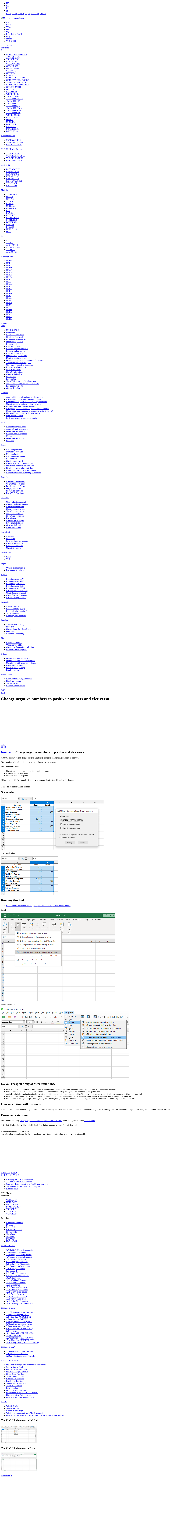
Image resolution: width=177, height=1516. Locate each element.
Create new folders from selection (20, 647)
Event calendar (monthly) (16, 611)
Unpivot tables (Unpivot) (16, 1369)
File (2, 638)
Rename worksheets (14, 545)
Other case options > (14, 342)
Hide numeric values (14, 415)
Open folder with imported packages (21, 663)
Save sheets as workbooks (17, 541)
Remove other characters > (17, 349)
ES (7, 14)
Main (8, 22)
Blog (8, 36)
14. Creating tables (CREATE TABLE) (22, 1342)
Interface (4, 620)
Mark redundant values (15, 456)
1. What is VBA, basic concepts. (19, 1250)
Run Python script (13, 670)
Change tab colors (13, 548)
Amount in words (8, 136)
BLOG (4, 1402)
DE (13, 14)
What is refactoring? (14, 1411)
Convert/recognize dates (16, 427)
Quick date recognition (15, 431)
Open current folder (14, 645)
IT (32, 14)
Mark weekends (12, 436)
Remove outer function (15, 686)
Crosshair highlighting (15, 634)
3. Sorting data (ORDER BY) (18, 1317)
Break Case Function (14, 1381)
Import (3, 563)
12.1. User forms (13, 1285)
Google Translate (13, 388)
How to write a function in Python (20, 1397)
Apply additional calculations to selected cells (24, 397)
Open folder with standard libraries (20, 661)
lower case (10, 332)
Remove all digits (13, 346)
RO (41, 14)
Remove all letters (13, 344)
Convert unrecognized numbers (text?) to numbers (26, 402)
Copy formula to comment (17, 504)
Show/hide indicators (14, 513)
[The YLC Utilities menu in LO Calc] (19, 1443)
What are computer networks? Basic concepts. (25, 1413)
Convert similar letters (15, 374)
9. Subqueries (11, 1331)
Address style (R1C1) (15, 624)
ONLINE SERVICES (10, 1175)
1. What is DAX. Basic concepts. (19, 1351)
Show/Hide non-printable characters (21, 381)
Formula (4, 477)
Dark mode (10, 631)
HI (16, 14)
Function (17, 1372)
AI (2, 236)
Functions (5, 48)
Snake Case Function (15, 1376)
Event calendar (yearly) (15, 609)
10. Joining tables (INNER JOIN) (20, 1333)
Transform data (12, 683)
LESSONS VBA (8, 1245)
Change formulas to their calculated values (23, 399)
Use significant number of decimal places (23, 413)
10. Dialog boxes (13, 1278)
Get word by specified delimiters (19, 365)
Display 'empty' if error (15, 486)
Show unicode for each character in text (22, 383)
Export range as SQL (15, 586)
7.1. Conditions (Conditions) (18, 1266)
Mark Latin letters (13, 369)
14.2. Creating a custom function (19, 1303)
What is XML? (12, 1406)
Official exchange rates (15, 568)
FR (29, 14)
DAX (8, 29)
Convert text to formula (15, 484)
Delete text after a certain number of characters (25, 360)
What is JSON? (12, 1408)
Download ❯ (6, 1475)
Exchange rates (7, 256)
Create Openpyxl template (17, 595)
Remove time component (16, 434)
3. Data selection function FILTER (20, 1356)
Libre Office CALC (14, 34)
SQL (8, 32)
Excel (8, 25)
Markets (4, 190)
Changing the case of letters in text (20, 1179)
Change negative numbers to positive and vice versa (27, 408)
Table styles (6, 552)
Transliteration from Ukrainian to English (23, 1186)
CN (22, 14)
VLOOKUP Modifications (12, 149)
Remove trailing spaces (15, 351)
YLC (8, 559)
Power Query (6, 674)
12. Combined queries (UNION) (19, 1338)
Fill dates (10, 441)
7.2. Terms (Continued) (15, 1268)
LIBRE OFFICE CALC (11, 1360)
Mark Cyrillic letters (14, 372)
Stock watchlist (12, 613)
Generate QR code (14, 525)
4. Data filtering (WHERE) (17, 1319)
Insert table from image (15, 570)
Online (9, 39)
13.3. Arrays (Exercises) (16, 1299)
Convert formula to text (15, 481)
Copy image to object (15, 520)
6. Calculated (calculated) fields (19, 1324)
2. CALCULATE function (17, 1354)
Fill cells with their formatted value (20, 406)
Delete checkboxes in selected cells (20, 468)
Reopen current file (14, 642)
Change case (6, 165)
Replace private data (14, 386)
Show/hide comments (15, 511)
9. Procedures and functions (17, 1275)
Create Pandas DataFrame (16, 590)
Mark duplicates (12, 454)
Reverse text (11, 379)
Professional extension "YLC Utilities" (22, 1393)
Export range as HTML (16, 588)
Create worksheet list (14, 543)
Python (4, 654)
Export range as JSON (15, 583)
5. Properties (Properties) (16, 1259)
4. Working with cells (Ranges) (19, 1257)
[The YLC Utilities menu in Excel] (19, 1471)
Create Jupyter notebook (16, 593)
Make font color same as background (21, 470)
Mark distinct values (14, 452)
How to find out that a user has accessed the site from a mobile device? (35, 1415)
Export (4, 574)
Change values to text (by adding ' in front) (23, 404)
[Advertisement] (20, 723)
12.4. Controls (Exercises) (16, 1292)
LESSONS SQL (8, 1308)
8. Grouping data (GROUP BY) (19, 1328)
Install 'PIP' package (14, 665)
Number (4, 392)
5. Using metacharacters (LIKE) (19, 1321)
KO (35, 14)
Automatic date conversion (17, 429)
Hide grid (10, 627)
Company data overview (16, 616)
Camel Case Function (15, 1374)
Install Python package (15, 667)
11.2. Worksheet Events (16, 1282)
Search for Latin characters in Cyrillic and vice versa (27, 1184)
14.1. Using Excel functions (17, 1301)
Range (3, 445)
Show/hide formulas (14, 491)
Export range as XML (15, 581)
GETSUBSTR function (16, 1390)
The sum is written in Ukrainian (19, 1182)
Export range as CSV (15, 579)
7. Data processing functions (17, 1326)
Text (3, 326)
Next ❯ (14, 1173)
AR (19, 14)
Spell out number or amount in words (21, 418)
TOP (3, 690)
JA (10, 14)
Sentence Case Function (16, 1383)
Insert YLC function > (15, 493)
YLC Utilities (11, 41)
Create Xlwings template (16, 597)
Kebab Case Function (15, 1379)
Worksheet (5, 532)
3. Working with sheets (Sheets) (19, 1255)
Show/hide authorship (15, 516)
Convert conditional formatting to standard (23, 473)
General (4, 50)
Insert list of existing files (16, 649)
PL (38, 14)
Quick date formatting (15, 438)
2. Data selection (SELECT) (17, 1314)
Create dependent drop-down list (19, 463)
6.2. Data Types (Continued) (18, 1264)
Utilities (4, 323)
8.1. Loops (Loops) (14, 1271)
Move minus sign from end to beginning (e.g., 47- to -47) (29, 411)
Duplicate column (13, 681)
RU (7, 5)
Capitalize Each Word (15, 335)
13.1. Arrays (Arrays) (15, 1294)
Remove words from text (16, 367)
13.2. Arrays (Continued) (16, 1296)
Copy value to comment (16, 502)
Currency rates (12, 1189)
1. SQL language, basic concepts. (19, 1312)
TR (44, 14)
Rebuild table (11, 459)
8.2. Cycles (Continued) (16, 1273)
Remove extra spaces (14, 353)
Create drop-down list (15, 461)
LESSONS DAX (8, 1347)
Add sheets (10, 536)
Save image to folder (14, 523)
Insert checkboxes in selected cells (20, 466)
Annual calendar (13, 606)
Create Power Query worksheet (19, 679)
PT (26, 14)
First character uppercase (16, 339)
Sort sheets (10, 539)
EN (7, 8)
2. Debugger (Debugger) (16, 1252)
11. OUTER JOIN (13, 1335)
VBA (8, 27)
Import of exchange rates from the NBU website (26, 1365)
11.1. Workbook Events (16, 1280)
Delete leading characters (16, 356)
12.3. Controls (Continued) (17, 1289)
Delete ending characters (16, 358)
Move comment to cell (15, 509)
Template (5, 602)
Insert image (11, 518)
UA (7, 3)
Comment (5, 497)
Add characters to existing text (18, 362)
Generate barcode (13, 527)
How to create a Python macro (18, 1395)
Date (3, 422)
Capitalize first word (14, 337)
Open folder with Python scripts (19, 658)
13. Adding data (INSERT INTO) (20, 1340)
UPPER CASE (12, 330)
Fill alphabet (11, 376)
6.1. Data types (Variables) (17, 1261)
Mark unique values (14, 449)
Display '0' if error (13, 488)
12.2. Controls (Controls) (16, 1287)
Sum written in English (15, 1367)
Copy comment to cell (15, 506)
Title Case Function (14, 1386)
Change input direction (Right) (18, 629)
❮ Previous (5, 1173)
